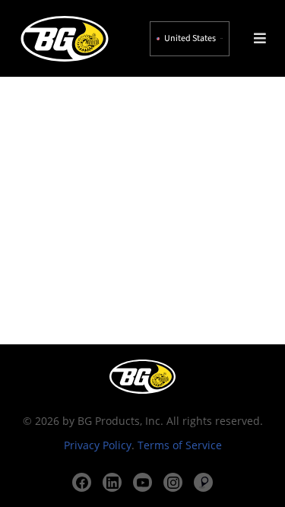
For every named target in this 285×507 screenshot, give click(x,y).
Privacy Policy (97, 445)
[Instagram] (172, 482)
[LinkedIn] (112, 482)
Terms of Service (180, 445)
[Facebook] (81, 482)
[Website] (203, 482)
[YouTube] (142, 482)
